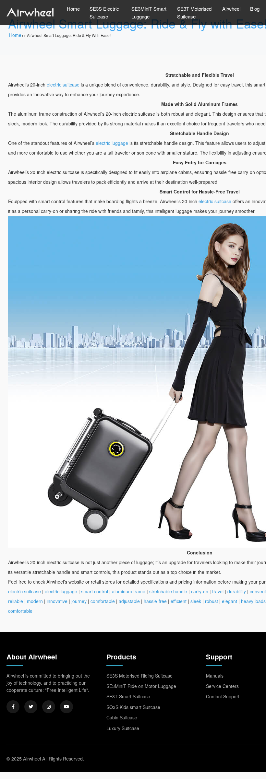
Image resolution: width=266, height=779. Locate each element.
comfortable (103, 601)
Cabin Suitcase (121, 717)
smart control (94, 591)
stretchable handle (168, 591)
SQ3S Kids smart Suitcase (133, 707)
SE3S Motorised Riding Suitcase (139, 675)
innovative (57, 601)
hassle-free (155, 601)
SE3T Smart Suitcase (128, 696)
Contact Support (222, 696)
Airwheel (231, 8)
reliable (15, 601)
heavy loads (253, 601)
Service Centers (222, 686)
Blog (255, 8)
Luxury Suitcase (122, 728)
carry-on (199, 591)
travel (218, 591)
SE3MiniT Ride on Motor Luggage (141, 686)
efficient (179, 601)
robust (211, 601)
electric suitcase (63, 84)
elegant (229, 601)
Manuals (215, 675)
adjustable (129, 601)
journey (79, 601)
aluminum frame (128, 591)
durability (236, 591)
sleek (195, 601)
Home (73, 8)
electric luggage (112, 143)
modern (35, 601)
